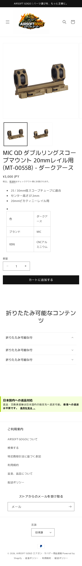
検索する (13, 448)
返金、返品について (20, 473)
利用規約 (13, 465)
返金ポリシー (32, 557)
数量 (5, 258)
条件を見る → (27, 408)
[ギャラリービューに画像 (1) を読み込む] (15, 134)
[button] (7, 22)
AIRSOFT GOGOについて (23, 439)
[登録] (70, 506)
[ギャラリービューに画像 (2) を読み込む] (41, 134)
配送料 (13, 181)
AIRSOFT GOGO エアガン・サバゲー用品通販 (39, 553)
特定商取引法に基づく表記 (24, 456)
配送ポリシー (16, 482)
